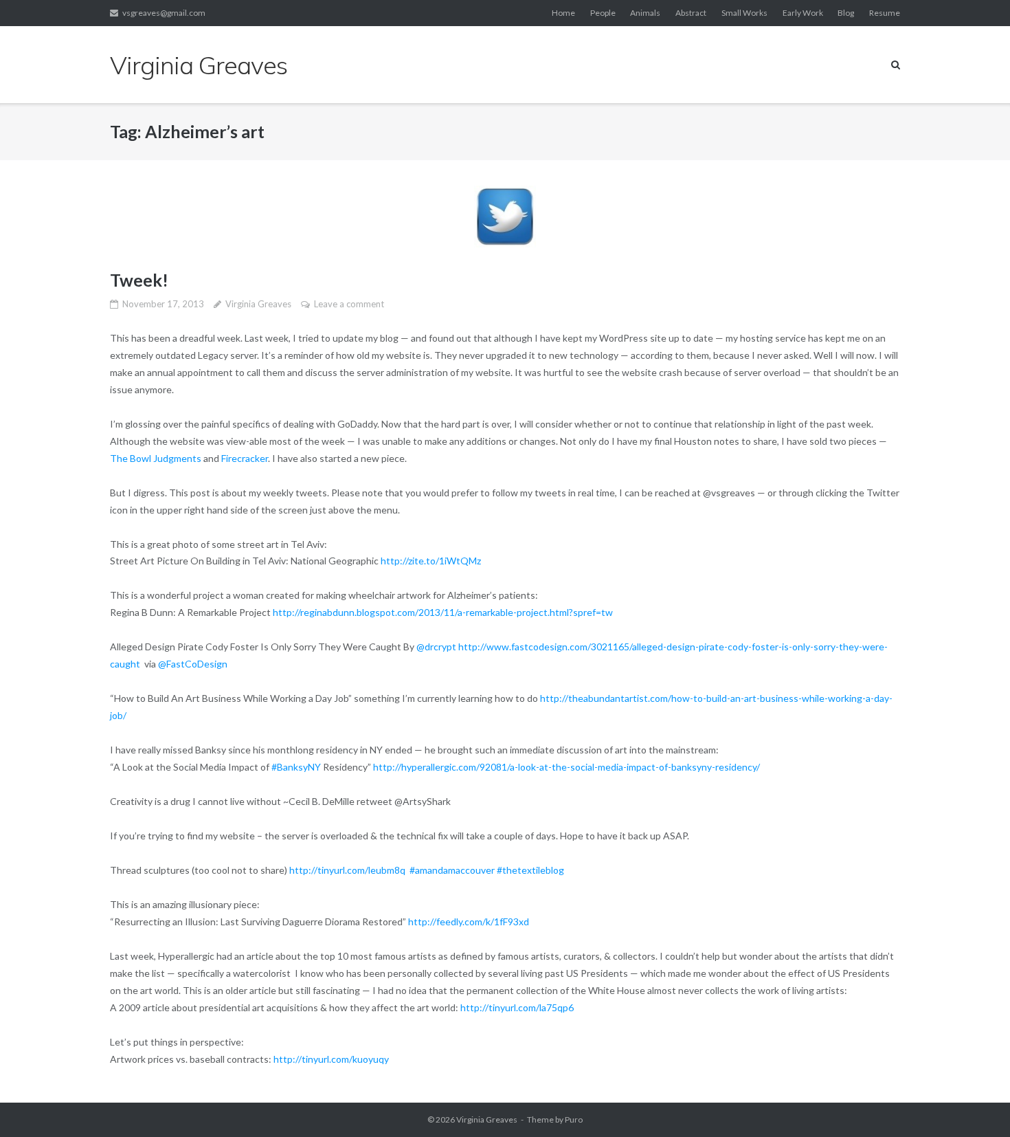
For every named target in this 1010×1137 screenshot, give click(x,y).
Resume (884, 13)
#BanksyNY (296, 767)
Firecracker (244, 458)
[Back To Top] (976, 1104)
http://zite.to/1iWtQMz (431, 560)
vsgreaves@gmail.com (163, 13)
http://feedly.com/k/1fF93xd (469, 921)
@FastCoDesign (192, 664)
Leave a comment (349, 303)
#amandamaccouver (452, 870)
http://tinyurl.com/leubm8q (348, 870)
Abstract (690, 13)
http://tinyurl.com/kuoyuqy (332, 1059)
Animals (645, 13)
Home (563, 13)
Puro (574, 1119)
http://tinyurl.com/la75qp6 (518, 1007)
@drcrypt (436, 646)
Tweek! (139, 279)
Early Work (803, 13)
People (603, 13)
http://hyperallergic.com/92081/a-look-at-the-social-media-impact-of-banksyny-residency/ (567, 767)
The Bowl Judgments (155, 458)
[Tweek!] (505, 216)
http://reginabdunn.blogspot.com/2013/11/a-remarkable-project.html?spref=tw (443, 612)
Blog (846, 13)
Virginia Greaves (258, 303)
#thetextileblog (530, 870)
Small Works (744, 13)
